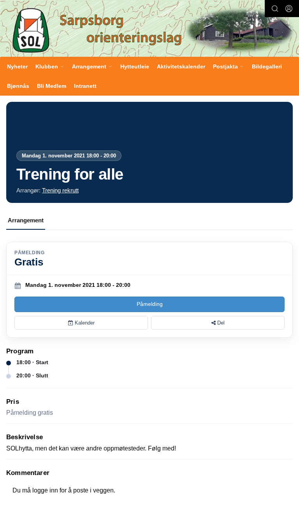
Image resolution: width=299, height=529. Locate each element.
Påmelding (150, 304)
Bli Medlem (51, 86)
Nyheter (17, 66)
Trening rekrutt (60, 190)
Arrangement (26, 220)
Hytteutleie (134, 66)
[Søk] (275, 9)
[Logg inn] (289, 9)
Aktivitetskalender (181, 66)
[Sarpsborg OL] (149, 29)
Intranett (85, 86)
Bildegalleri (267, 66)
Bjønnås (18, 86)
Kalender (84, 323)
